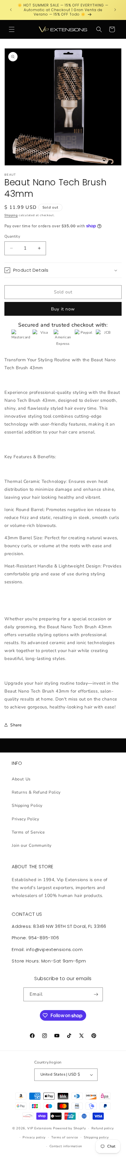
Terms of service (64, 1137)
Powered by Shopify (69, 1128)
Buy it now (63, 309)
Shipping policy (96, 1137)
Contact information (66, 1146)
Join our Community (32, 845)
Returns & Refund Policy (36, 792)
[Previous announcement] (10, 9)
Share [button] (16, 725)
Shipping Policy (27, 805)
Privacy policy (34, 1137)
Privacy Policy (25, 819)
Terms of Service (28, 832)
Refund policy (102, 1128)
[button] (11, 29)
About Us (21, 779)
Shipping (11, 215)
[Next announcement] (115, 9)
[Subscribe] (96, 994)
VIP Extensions (39, 1128)
